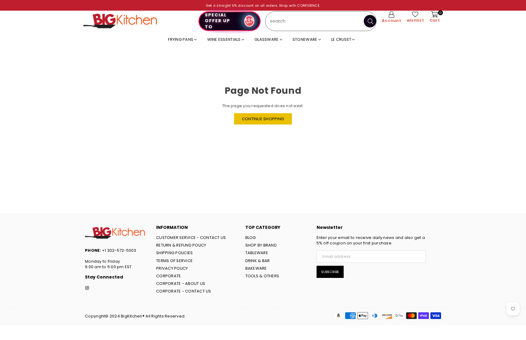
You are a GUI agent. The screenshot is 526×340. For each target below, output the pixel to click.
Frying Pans (181, 39)
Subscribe (330, 271)
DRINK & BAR (257, 261)
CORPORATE (168, 276)
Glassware (267, 39)
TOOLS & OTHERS (262, 276)
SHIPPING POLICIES (174, 253)
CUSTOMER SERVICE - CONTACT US (191, 237)
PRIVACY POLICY (172, 268)
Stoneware (305, 39)
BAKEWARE (256, 268)
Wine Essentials (224, 39)
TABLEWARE (256, 253)
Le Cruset (341, 39)
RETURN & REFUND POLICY (181, 245)
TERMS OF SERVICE (174, 261)
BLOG (250, 237)
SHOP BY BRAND (261, 245)
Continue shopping (263, 119)
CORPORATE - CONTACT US (183, 291)
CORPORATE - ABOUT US (180, 283)
